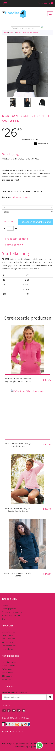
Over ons (5, 605)
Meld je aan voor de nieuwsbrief (14, 692)
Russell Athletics (9, 665)
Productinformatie (17, 238)
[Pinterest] (19, 710)
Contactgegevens (9, 608)
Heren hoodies (8, 635)
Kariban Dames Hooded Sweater (27, 32)
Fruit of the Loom (9, 662)
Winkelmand (46, 3)
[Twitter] (14, 710)
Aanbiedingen (7, 649)
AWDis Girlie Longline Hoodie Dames (18, 574)
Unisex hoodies (8, 632)
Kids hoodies (7, 642)
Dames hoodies (8, 639)
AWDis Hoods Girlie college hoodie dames (18, 444)
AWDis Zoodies (8, 679)
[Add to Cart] (27, 369)
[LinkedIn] (23, 710)
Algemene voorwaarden (12, 612)
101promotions (35, 746)
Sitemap (5, 619)
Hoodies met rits (9, 645)
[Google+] (9, 710)
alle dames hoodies (21, 197)
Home (6, 32)
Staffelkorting (14, 245)
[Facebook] (4, 710)
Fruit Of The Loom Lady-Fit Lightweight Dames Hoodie (18, 379)
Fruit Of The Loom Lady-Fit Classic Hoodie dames (18, 509)
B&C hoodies (7, 676)
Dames (11, 32)
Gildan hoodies (8, 672)
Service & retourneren (11, 615)
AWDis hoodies (8, 669)
